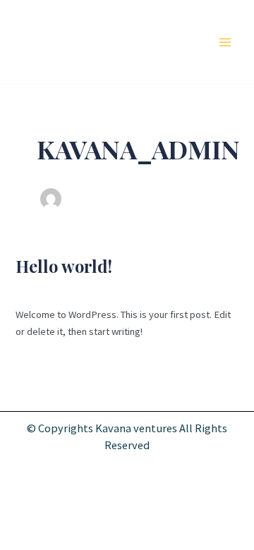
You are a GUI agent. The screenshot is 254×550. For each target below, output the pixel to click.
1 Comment (40, 287)
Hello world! (64, 266)
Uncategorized (103, 287)
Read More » (42, 362)
